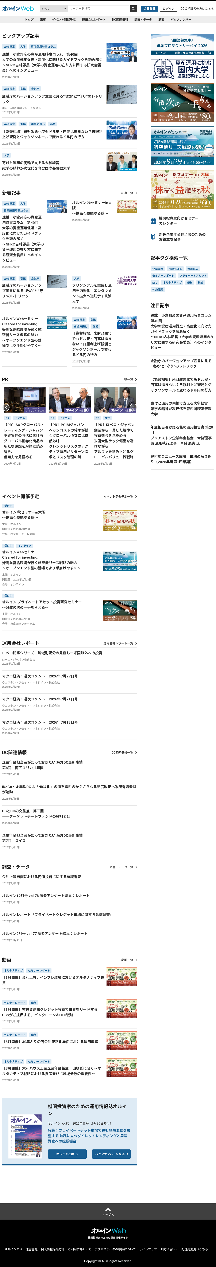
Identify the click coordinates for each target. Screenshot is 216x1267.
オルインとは (65, 1154)
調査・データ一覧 (121, 867)
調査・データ (143, 19)
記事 (43, 19)
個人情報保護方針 (53, 1249)
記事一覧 (127, 193)
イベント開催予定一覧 (118, 496)
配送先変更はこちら (194, 1249)
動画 (161, 19)
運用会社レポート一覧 (118, 643)
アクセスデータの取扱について (115, 1249)
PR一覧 (128, 379)
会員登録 (149, 8)
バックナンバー (181, 19)
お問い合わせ (169, 1249)
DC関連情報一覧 (122, 752)
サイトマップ (148, 1249)
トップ (29, 19)
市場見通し (175, 269)
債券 (190, 282)
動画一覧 (127, 960)
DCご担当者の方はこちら (197, 8)
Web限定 (157, 289)
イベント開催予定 (64, 19)
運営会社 (32, 1249)
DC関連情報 (120, 19)
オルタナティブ (172, 282)
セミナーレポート (163, 275)
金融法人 (193, 269)
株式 (200, 282)
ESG (155, 282)
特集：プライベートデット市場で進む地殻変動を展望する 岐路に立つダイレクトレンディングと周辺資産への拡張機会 (89, 1135)
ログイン (168, 8)
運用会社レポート (94, 19)
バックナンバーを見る (110, 1154)
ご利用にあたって (79, 1249)
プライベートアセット (193, 275)
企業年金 (157, 269)
